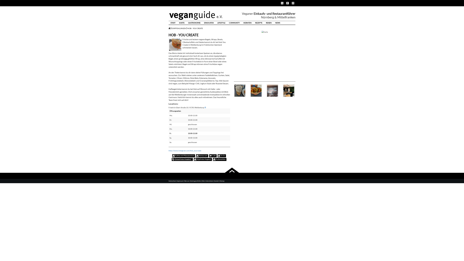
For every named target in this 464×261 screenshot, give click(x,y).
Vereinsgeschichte (195, 181)
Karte (182, 23)
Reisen (269, 23)
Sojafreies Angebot (203, 159)
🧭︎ (205, 107)
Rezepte (258, 23)
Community (234, 23)
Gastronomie (194, 23)
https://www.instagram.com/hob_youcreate (185, 151)
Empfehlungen (179, 28)
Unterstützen (209, 181)
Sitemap (222, 181)
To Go (222, 156)
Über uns (186, 181)
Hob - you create (195, 28)
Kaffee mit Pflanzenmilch (184, 156)
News (277, 23)
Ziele (203, 181)
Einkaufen (209, 23)
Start (172, 23)
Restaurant (203, 156)
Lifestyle (221, 23)
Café (214, 156)
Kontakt (216, 181)
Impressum (180, 181)
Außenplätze (220, 159)
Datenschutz (172, 181)
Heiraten (247, 23)
